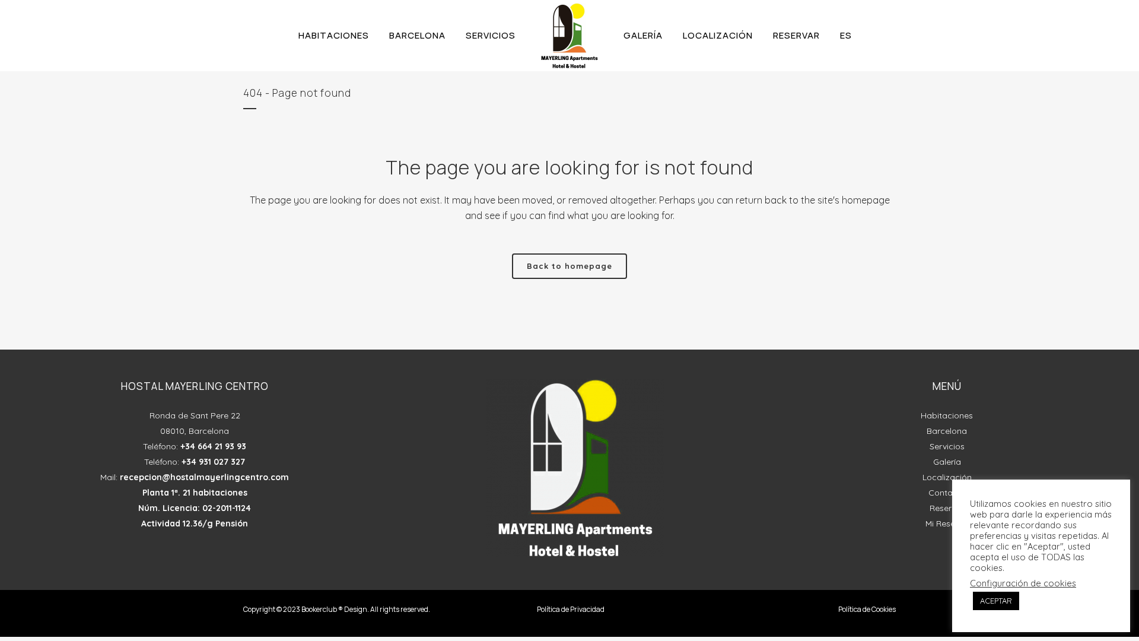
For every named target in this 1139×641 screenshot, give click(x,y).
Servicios (947, 446)
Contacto (947, 492)
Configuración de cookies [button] (1023, 583)
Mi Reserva (946, 523)
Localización (947, 477)
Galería (947, 461)
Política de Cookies (867, 609)
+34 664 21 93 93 (213, 446)
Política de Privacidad (571, 609)
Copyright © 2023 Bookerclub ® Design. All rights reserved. (336, 609)
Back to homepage (569, 266)
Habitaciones (947, 415)
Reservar (947, 508)
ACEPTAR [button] (996, 600)
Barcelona (947, 431)
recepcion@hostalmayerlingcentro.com (204, 477)
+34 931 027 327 (213, 461)
